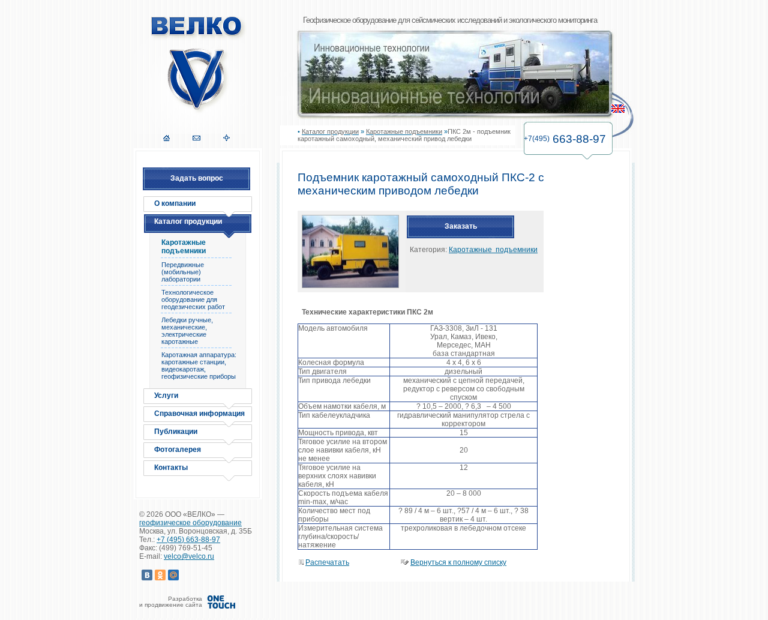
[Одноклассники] (160, 575)
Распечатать (327, 562)
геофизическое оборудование (190, 523)
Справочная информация (199, 413)
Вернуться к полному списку (458, 562)
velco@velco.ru (189, 556)
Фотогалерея (177, 449)
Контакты (171, 467)
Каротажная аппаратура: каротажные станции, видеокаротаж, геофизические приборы (198, 365)
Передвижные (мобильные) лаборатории (182, 272)
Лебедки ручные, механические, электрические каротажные (187, 330)
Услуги (166, 395)
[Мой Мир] (173, 575)
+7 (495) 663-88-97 (188, 539)
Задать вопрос (196, 178)
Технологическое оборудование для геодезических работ (193, 299)
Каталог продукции (188, 221)
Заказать (461, 226)
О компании (175, 203)
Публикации (175, 431)
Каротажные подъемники (183, 246)
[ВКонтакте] (147, 575)
